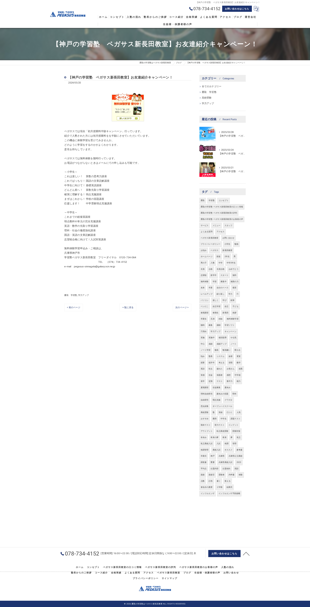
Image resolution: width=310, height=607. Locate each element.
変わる (237, 350)
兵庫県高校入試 (225, 462)
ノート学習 (206, 350)
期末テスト (206, 425)
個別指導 (223, 337)
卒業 (210, 288)
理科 (234, 394)
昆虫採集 (205, 406)
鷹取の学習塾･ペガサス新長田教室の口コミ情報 (222, 207)
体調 (226, 443)
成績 (210, 344)
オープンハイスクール (222, 406)
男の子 (204, 263)
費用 (215, 419)
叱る (210, 369)
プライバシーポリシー (210, 244)
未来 (203, 288)
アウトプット (206, 431)
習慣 (230, 362)
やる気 (234, 337)
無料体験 (205, 281)
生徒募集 (217, 387)
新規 (218, 256)
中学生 (224, 419)
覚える (228, 481)
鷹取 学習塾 (70, 295)
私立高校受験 (222, 431)
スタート (224, 275)
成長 (241, 369)
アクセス (220, 231)
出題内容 (214, 468)
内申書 (232, 475)
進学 (203, 381)
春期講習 (205, 313)
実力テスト (219, 425)
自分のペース (222, 288)
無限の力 (234, 281)
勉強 (236, 244)
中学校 (238, 375)
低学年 (212, 362)
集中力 (230, 381)
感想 (229, 375)
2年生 (227, 256)
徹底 (216, 350)
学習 (215, 281)
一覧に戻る (128, 307)
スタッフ (228, 225)
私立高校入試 (206, 443)
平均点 (204, 468)
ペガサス (214, 250)
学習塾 (212, 200)
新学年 (214, 275)
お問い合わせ (228, 238)
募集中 (224, 281)
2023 (239, 462)
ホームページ (206, 256)
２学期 (219, 487)
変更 (239, 356)
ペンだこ (205, 306)
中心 (203, 344)
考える (222, 362)
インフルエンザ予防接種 (229, 493)
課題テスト (235, 419)
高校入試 (217, 450)
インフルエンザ (207, 493)
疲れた (220, 369)
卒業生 (204, 319)
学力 (230, 294)
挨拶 (234, 313)
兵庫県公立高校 (235, 456)
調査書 (204, 462)
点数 (203, 481)
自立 (226, 306)
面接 (203, 475)
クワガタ (228, 400)
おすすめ (205, 419)
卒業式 (204, 456)
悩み (203, 356)
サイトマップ (169, 578)
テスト (220, 381)
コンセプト (223, 200)
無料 (234, 275)
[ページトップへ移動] (246, 553)
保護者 (220, 375)
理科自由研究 (206, 394)
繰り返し (220, 294)
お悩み (204, 250)
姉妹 (220, 319)
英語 (203, 369)
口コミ (230, 412)
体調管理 (205, 450)
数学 (239, 362)
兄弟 (212, 319)
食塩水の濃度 (206, 487)
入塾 (212, 263)
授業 (203, 362)
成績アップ (222, 344)
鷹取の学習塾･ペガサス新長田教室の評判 (219, 213)
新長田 (225, 313)
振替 (230, 356)
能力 (239, 381)
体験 (241, 475)
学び (224, 300)
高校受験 (207, 97)
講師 (219, 325)
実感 (203, 375)
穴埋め (204, 331)
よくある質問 (206, 231)
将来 (224, 437)
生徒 (210, 375)
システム (221, 356)
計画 (210, 481)
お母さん (231, 369)
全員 (203, 269)
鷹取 (203, 200)
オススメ (228, 450)
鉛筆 (232, 300)
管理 (234, 443)
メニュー (217, 225)
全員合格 (221, 269)
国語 (236, 468)
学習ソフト (229, 325)
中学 (220, 263)
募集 (210, 325)
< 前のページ (73, 307)
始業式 (229, 487)
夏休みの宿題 (222, 394)
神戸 (212, 456)
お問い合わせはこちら (237, 8)
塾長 (210, 356)
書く (219, 481)
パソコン (205, 300)
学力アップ (83, 295)
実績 (220, 412)
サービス (205, 225)
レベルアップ (206, 294)
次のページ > (182, 307)
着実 (234, 288)
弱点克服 (217, 400)
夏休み (228, 387)
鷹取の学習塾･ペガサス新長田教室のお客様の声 (222, 219)
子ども (235, 306)
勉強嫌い (226, 350)
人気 (239, 412)
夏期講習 (205, 387)
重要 (212, 462)
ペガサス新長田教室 (209, 238)
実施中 (212, 337)
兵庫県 (222, 456)
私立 (239, 437)
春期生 (216, 313)
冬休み (204, 437)
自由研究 (205, 400)
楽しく (216, 300)
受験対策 (236, 431)
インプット (233, 425)
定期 (210, 381)
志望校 (204, 275)
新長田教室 (227, 250)
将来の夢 (214, 437)
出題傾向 (226, 468)
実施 (203, 337)
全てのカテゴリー (212, 86)
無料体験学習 (232, 319)
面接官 (212, 475)
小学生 (227, 244)
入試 (218, 443)
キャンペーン (230, 331)
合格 (210, 269)
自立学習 (217, 306)
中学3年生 (231, 263)
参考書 (240, 450)
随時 (203, 325)
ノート (234, 344)
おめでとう (233, 269)
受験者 (222, 475)
